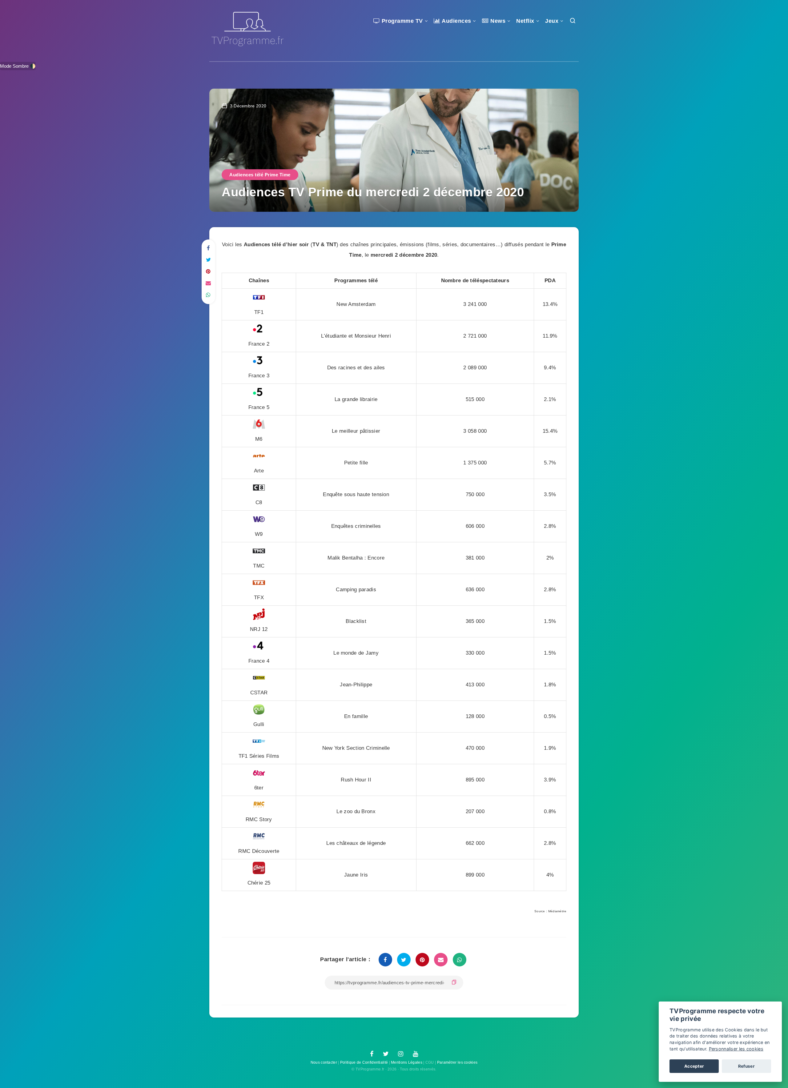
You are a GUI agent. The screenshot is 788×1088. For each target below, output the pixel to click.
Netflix (525, 21)
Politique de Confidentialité (364, 1062)
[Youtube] (415, 1054)
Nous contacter (324, 1062)
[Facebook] (371, 1054)
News (497, 21)
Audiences (455, 21)
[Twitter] (386, 1054)
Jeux (551, 21)
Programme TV (401, 21)
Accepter (694, 1066)
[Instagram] (400, 1054)
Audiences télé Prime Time (260, 174)
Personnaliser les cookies (736, 1048)
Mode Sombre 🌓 (18, 66)
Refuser (746, 1066)
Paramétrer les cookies (457, 1062)
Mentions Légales (406, 1062)
